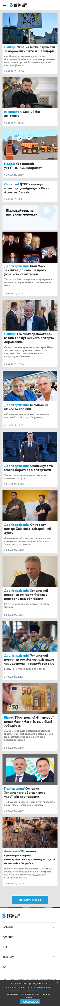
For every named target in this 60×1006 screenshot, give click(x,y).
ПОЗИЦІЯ (7, 937)
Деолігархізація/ (17, 266)
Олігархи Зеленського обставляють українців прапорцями (24, 793)
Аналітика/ (12, 851)
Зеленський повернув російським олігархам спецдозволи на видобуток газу (29, 659)
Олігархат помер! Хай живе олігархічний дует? (27, 529)
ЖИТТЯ (6, 966)
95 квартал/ (13, 112)
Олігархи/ (11, 184)
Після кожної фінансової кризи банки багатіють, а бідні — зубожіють (30, 721)
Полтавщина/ (14, 788)
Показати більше (30, 899)
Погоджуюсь (30, 1001)
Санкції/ (10, 47)
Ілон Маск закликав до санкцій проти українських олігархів (25, 270)
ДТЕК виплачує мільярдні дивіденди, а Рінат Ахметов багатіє (26, 188)
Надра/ (9, 164)
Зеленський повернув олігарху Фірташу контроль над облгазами (26, 595)
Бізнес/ (9, 717)
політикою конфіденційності (28, 990)
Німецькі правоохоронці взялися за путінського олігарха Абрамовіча (29, 338)
